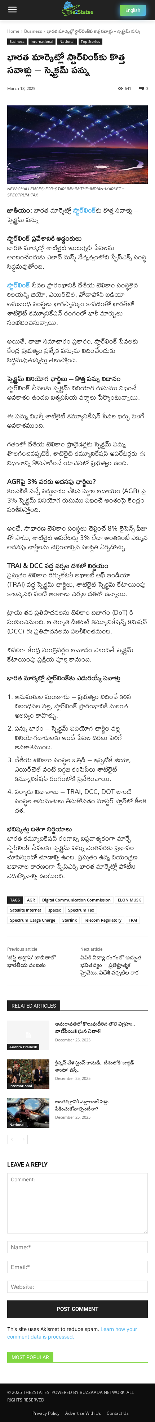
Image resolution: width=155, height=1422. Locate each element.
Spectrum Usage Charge (32, 920)
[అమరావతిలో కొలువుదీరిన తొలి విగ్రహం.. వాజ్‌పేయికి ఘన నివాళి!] (28, 1035)
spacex (54, 910)
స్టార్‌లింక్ (19, 285)
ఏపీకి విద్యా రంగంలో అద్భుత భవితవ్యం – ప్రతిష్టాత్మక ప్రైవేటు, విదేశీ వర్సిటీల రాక (111, 965)
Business (33, 31)
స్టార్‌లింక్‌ (84, 210)
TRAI (133, 920)
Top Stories (90, 41)
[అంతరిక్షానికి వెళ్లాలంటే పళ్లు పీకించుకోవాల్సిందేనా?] (28, 1113)
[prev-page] (11, 1139)
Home (13, 31)
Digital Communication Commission (76, 900)
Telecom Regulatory (102, 920)
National (67, 41)
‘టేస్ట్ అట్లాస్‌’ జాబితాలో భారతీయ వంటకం (31, 961)
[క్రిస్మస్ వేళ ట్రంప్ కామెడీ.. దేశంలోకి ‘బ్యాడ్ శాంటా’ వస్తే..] (28, 1074)
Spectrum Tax (81, 910)
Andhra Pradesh (23, 1046)
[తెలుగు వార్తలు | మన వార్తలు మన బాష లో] (77, 8)
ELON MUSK (129, 900)
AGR (31, 900)
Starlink (69, 920)
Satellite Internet (25, 910)
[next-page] (23, 1139)
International (42, 41)
